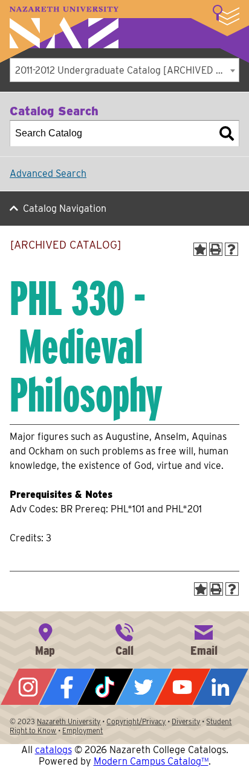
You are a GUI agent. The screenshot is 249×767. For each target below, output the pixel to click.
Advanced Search (48, 173)
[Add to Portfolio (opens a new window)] (200, 249)
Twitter (144, 687)
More (226, 15)
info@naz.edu (204, 638)
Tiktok (105, 687)
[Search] (226, 133)
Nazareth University (64, 27)
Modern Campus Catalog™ (151, 761)
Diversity (186, 721)
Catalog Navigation (64, 208)
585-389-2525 (124, 638)
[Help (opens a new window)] (231, 249)
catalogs (53, 750)
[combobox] (124, 70)
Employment (82, 730)
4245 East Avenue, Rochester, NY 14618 (45, 638)
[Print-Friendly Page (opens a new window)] (215, 249)
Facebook (67, 687)
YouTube (182, 687)
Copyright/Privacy (136, 721)
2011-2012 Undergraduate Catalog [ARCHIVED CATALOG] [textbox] (127, 70)
